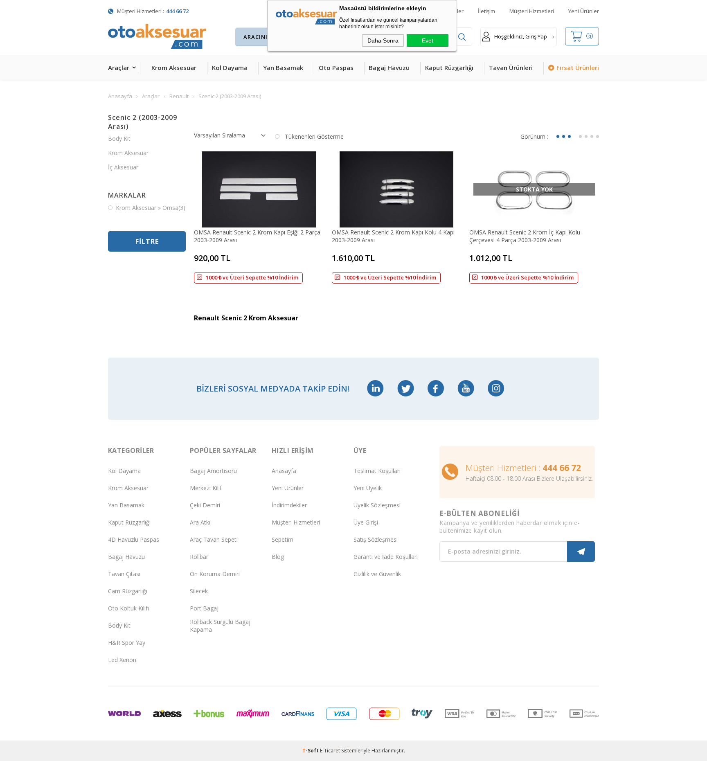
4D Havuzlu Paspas (133, 539)
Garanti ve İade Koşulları (386, 557)
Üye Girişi (366, 522)
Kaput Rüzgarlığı (449, 67)
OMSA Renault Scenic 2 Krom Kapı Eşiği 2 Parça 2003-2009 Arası (257, 236)
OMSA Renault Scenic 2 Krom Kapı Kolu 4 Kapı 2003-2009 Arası (393, 236)
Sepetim (282, 539)
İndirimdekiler (289, 505)
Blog (278, 557)
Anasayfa (284, 471)
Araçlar (118, 67)
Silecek (199, 591)
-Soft (311, 750)
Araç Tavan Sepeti (214, 539)
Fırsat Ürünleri (577, 67)
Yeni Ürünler (583, 11)
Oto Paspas (336, 67)
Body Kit (119, 138)
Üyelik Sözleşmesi (377, 505)
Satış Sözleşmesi (376, 539)
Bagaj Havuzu (389, 67)
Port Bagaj (204, 608)
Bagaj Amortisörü (213, 471)
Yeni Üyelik (368, 488)
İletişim (486, 11)
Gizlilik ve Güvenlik (377, 574)
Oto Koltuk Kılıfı (128, 608)
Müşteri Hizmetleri (531, 11)
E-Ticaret (330, 750)
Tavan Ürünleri (511, 67)
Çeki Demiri (205, 505)
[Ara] (462, 37)
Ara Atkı (200, 522)
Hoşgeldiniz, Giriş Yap (520, 36)
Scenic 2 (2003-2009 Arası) (142, 122)
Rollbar (199, 557)
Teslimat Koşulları (377, 471)
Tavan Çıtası (124, 574)
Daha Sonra (383, 40)
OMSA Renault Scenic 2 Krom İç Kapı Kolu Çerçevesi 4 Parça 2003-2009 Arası (524, 236)
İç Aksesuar (123, 167)
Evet (427, 40)
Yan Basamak (283, 67)
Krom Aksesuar (173, 67)
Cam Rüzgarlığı (127, 591)
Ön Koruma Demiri (215, 574)
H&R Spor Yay (126, 642)
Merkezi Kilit (206, 488)
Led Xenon (122, 660)
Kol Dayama (230, 67)
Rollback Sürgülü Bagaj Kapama (220, 625)
